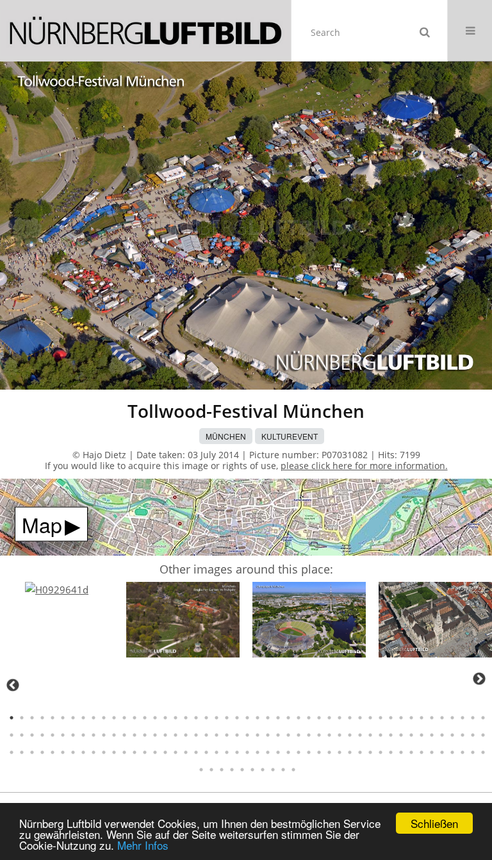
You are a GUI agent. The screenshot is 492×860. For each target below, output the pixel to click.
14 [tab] (144, 717)
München (226, 436)
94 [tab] (483, 735)
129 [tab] (360, 752)
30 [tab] (308, 717)
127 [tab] (339, 752)
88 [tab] (421, 735)
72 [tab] (257, 735)
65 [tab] (185, 735)
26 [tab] (267, 717)
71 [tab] (247, 735)
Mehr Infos (142, 845)
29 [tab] (298, 717)
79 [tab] (329, 735)
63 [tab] (165, 735)
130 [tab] (370, 752)
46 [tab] (472, 717)
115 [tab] (216, 752)
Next (479, 678)
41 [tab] (421, 717)
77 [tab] (308, 735)
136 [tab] (431, 752)
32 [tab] (329, 717)
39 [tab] (401, 717)
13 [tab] (134, 717)
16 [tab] (165, 717)
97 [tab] (32, 752)
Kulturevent (289, 436)
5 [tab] (52, 717)
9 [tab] (93, 717)
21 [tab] (216, 717)
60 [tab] (134, 735)
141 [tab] (483, 752)
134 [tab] (411, 752)
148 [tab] (262, 769)
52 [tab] (52, 735)
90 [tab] (442, 735)
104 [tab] (103, 752)
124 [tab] (308, 752)
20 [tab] (206, 717)
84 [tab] (380, 735)
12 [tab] (124, 717)
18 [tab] (185, 717)
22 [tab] (226, 717)
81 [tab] (349, 735)
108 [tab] (144, 752)
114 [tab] (206, 752)
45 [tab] (462, 717)
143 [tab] (211, 769)
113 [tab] (196, 752)
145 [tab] (232, 769)
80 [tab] (339, 735)
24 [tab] (247, 717)
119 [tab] (257, 752)
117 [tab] (237, 752)
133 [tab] (401, 752)
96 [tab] (21, 752)
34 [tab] (349, 717)
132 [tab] (390, 752)
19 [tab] (196, 717)
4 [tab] (42, 717)
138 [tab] (452, 752)
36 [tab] (370, 717)
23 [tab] (237, 717)
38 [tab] (390, 717)
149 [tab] (272, 769)
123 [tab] (298, 752)
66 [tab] (196, 735)
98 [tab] (42, 752)
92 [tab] (462, 735)
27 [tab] (278, 717)
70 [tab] (237, 735)
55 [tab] (83, 735)
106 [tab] (124, 752)
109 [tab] (155, 752)
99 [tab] (52, 752)
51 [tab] (42, 735)
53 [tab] (62, 735)
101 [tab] (73, 752)
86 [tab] (401, 735)
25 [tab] (257, 717)
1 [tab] (11, 717)
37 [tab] (380, 717)
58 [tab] (114, 735)
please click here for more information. (364, 465)
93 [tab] (472, 735)
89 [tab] (431, 735)
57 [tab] (103, 735)
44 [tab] (452, 717)
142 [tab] (201, 769)
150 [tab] (283, 769)
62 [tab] (155, 735)
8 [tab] (83, 717)
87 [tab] (411, 735)
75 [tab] (288, 735)
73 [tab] (267, 735)
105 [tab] (114, 752)
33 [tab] (339, 717)
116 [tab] (226, 752)
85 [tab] (390, 735)
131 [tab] (380, 752)
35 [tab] (360, 717)
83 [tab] (370, 735)
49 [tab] (21, 735)
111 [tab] (175, 752)
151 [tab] (293, 769)
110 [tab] (165, 752)
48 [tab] (11, 735)
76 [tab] (298, 735)
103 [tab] (93, 752)
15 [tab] (155, 717)
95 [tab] (11, 752)
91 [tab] (452, 735)
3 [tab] (32, 717)
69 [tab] (226, 735)
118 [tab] (247, 752)
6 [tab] (62, 717)
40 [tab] (411, 717)
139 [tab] (462, 752)
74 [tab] (278, 735)
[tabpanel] (56, 590)
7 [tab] (73, 717)
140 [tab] (472, 752)
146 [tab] (242, 769)
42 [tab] (431, 717)
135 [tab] (421, 752)
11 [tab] (114, 717)
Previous (12, 685)
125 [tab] (319, 752)
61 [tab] (144, 735)
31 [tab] (319, 717)
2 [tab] (21, 717)
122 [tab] (288, 752)
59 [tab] (124, 735)
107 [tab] (134, 752)
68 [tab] (216, 735)
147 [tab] (252, 769)
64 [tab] (175, 735)
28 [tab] (288, 717)
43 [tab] (442, 717)
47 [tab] (483, 717)
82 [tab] (360, 735)
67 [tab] (206, 735)
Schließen (434, 823)
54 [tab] (73, 735)
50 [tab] (32, 735)
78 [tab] (319, 735)
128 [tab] (349, 752)
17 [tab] (175, 717)
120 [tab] (267, 752)
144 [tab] (221, 769)
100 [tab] (62, 752)
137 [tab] (442, 752)
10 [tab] (103, 717)
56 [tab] (93, 735)
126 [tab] (329, 752)
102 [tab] (83, 752)
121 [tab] (278, 752)
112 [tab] (185, 752)
